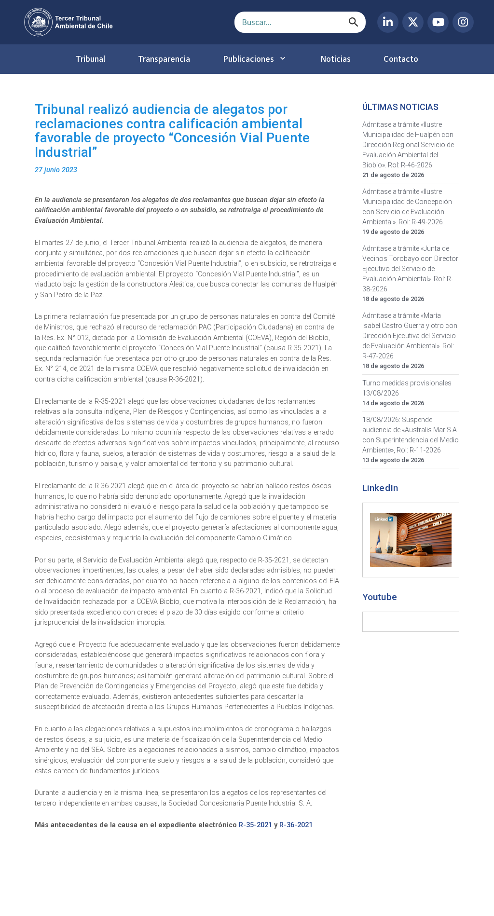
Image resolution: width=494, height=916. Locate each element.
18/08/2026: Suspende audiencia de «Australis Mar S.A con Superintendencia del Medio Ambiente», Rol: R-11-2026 (410, 435)
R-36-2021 (296, 825)
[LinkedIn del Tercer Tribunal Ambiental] (387, 22)
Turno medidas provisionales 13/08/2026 (407, 388)
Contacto (401, 59)
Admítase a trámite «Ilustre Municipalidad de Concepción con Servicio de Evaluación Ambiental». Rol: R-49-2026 (407, 207)
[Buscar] (353, 22)
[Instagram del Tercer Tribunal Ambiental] (463, 22)
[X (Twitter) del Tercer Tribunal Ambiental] (413, 22)
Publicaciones (248, 59)
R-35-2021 (255, 825)
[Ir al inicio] (121, 22)
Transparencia (164, 59)
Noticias (335, 59)
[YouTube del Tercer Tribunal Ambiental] (438, 22)
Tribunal (90, 59)
